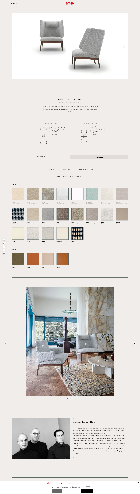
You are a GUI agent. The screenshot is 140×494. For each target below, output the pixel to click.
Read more (75, 457)
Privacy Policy (61, 487)
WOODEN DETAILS (84, 169)
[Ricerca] (131, 3)
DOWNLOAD (99, 157)
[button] (123, 46)
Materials (41, 156)
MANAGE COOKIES (57, 490)
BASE (65, 169)
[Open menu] (9, 3)
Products (14, 3)
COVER (49, 169)
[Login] (126, 3)
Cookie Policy (69, 487)
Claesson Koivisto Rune (72, 102)
